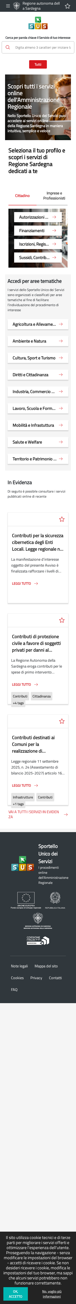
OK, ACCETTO (15, 1294)
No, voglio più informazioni (52, 1294)
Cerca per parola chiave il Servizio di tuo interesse (38, 37)
